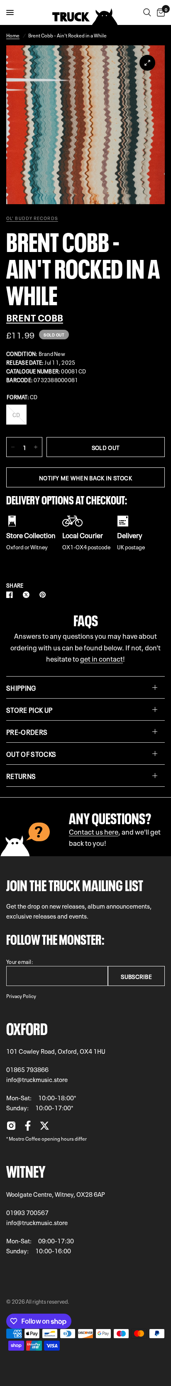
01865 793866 (27, 1069)
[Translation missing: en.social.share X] (28, 595)
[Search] (147, 12)
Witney (25, 1170)
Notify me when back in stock (85, 477)
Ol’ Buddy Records (32, 218)
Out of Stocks (31, 753)
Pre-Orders (26, 731)
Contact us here (93, 831)
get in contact (101, 658)
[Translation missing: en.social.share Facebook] (11, 595)
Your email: (19, 961)
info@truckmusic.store (37, 1079)
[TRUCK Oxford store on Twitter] (44, 1127)
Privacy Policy (21, 995)
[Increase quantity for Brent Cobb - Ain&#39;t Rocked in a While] (35, 447)
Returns (21, 776)
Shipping (21, 687)
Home (13, 35)
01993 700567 (27, 1212)
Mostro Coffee (25, 1138)
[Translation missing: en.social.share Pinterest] (44, 595)
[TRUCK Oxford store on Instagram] (11, 1127)
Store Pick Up (29, 709)
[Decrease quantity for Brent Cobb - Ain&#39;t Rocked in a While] (13, 447)
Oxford (27, 1027)
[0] (159, 12)
